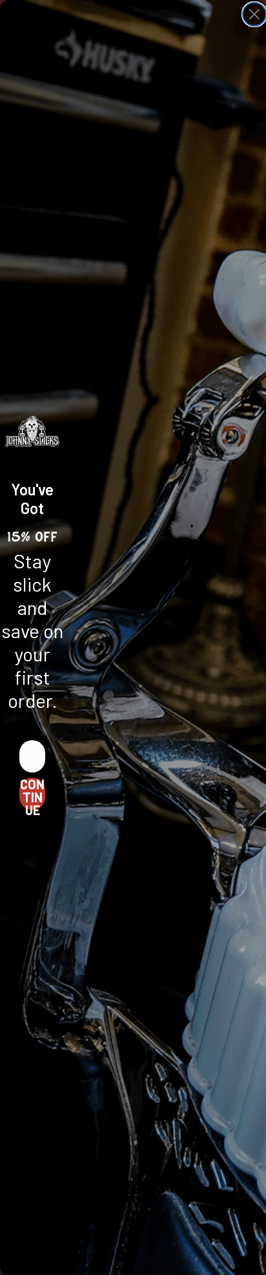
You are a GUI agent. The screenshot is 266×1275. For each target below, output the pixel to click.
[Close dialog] (254, 14)
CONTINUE (32, 794)
